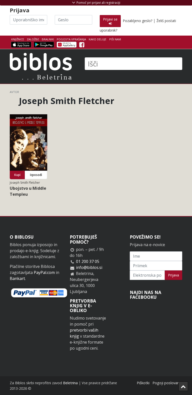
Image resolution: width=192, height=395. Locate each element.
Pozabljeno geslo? (137, 20)
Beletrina (70, 382)
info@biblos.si (89, 267)
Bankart (17, 278)
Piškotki (143, 382)
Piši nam (115, 39)
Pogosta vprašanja (71, 39)
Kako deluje (97, 39)
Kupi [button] (17, 175)
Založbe (33, 39)
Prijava (173, 275)
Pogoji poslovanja (167, 382)
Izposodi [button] (36, 175)
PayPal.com (44, 272)
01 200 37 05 (87, 261)
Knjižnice (17, 39)
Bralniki (48, 39)
